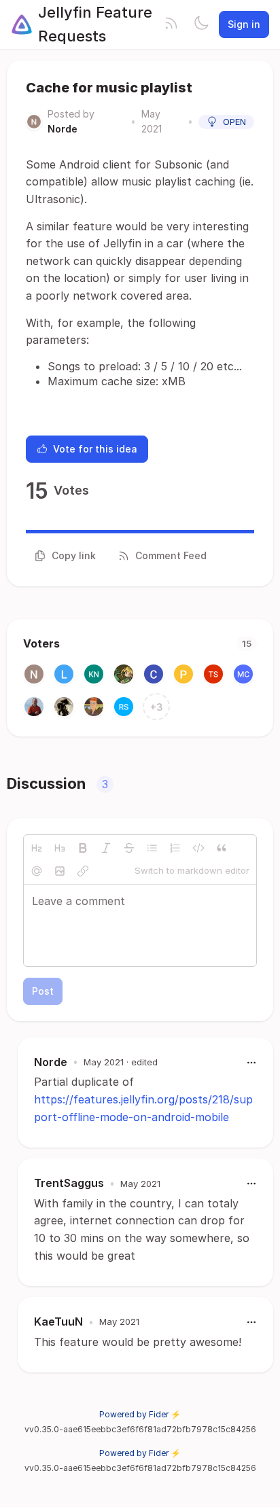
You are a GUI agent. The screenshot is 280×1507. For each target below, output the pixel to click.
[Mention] (37, 871)
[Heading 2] (37, 848)
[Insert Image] (60, 871)
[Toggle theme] (201, 24)
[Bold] (83, 848)
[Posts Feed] (171, 24)
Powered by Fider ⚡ (140, 1414)
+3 (156, 707)
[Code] (198, 848)
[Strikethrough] (129, 848)
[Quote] (221, 848)
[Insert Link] (83, 871)
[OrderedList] (175, 848)
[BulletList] (152, 848)
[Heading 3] (60, 848)
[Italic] (106, 848)
